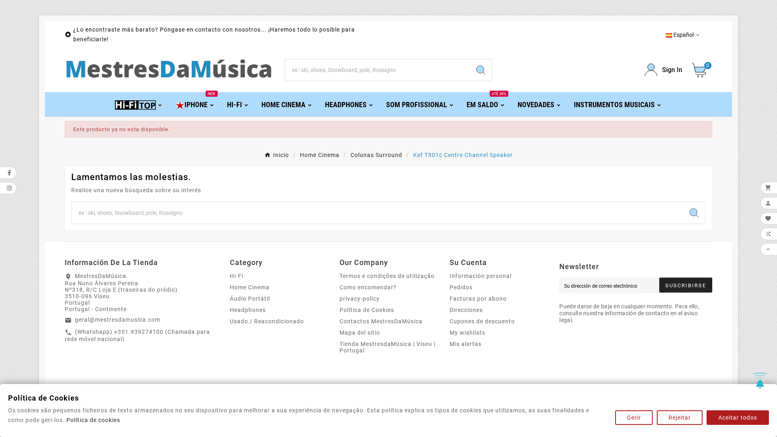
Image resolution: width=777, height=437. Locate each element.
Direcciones (466, 310)
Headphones (248, 310)
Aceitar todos (737, 417)
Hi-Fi (236, 276)
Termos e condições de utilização (387, 276)
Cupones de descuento (482, 321)
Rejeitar (680, 417)
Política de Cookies (367, 310)
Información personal (481, 276)
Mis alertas (466, 344)
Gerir (634, 417)
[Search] (480, 70)
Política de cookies (93, 420)
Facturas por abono (478, 298)
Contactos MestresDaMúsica (381, 321)
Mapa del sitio (360, 332)
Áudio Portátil (250, 298)
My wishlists (467, 332)
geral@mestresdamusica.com (117, 319)
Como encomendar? (368, 287)
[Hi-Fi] (139, 104)
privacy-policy (360, 298)
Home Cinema (250, 287)
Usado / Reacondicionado (267, 321)
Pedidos (461, 287)
